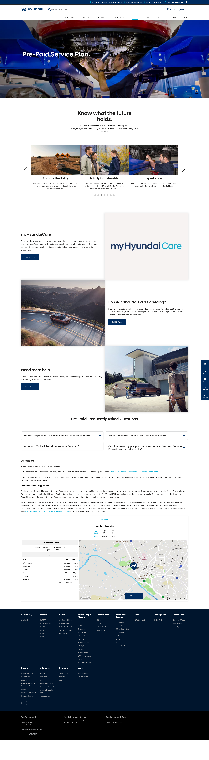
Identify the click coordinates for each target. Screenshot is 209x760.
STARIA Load (140, 620)
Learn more (30, 257)
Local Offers (177, 623)
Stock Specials (178, 627)
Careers (62, 680)
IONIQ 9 (43, 633)
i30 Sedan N (102, 627)
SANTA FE (82, 632)
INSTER (43, 620)
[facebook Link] (186, 2)
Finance (135, 17)
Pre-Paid (43, 677)
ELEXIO (43, 627)
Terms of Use (83, 673)
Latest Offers (118, 17)
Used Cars (25, 680)
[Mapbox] (86, 597)
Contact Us (63, 673)
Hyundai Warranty (47, 687)
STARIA (81, 659)
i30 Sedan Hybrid (66, 620)
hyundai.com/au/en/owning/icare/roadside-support (47, 511)
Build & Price (117, 322)
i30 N (99, 623)
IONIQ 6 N (158, 620)
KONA (80, 626)
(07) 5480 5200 (53, 550)
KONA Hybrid (64, 623)
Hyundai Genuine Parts (47, 691)
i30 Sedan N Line (122, 632)
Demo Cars (25, 677)
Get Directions (133, 596)
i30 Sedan (120, 626)
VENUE (81, 622)
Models (86, 17)
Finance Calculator (28, 692)
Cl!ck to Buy (70, 17)
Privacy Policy (83, 677)
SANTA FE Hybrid (65, 630)
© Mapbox (170, 599)
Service (161, 17)
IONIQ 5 (43, 630)
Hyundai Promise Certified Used (28, 684)
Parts (173, 17)
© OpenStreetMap (181, 599)
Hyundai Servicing (47, 683)
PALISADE (63, 633)
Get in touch (30, 387)
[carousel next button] (183, 169)
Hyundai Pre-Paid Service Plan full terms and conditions (134, 472)
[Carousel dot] (95, 195)
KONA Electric (45, 623)
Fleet (148, 17)
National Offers (179, 620)
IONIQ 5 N (44, 637)
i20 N (99, 620)
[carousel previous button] (26, 169)
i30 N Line (120, 622)
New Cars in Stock (28, 673)
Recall (42, 673)
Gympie (104, 519)
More (186, 17)
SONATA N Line (122, 636)
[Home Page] (32, 9)
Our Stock (101, 17)
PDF (51, 480)
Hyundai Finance (28, 696)
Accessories (45, 696)
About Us (62, 677)
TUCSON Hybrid (65, 627)
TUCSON (81, 629)
